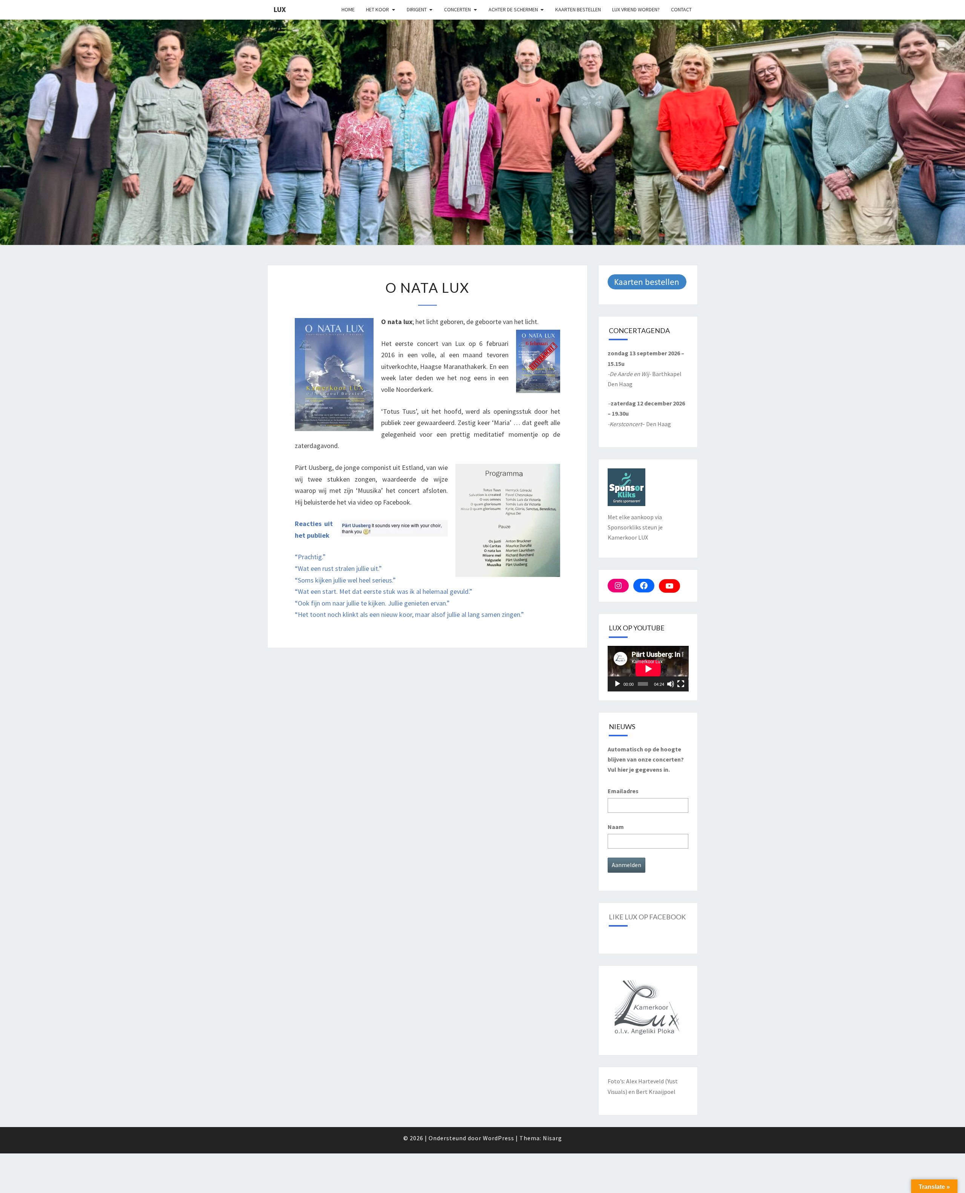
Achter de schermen (513, 9)
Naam (616, 827)
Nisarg (552, 1138)
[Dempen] (670, 684)
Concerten (457, 9)
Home (348, 9)
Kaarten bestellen (578, 9)
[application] (648, 668)
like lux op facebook (647, 917)
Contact (681, 9)
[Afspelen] (617, 684)
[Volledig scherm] (681, 684)
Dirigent (417, 9)
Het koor (377, 9)
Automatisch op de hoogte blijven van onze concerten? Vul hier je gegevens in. (646, 759)
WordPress (498, 1138)
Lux (279, 9)
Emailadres (623, 791)
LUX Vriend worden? (636, 9)
